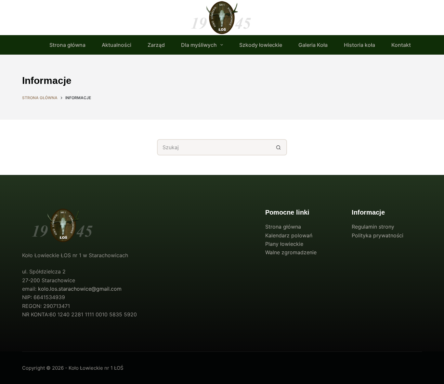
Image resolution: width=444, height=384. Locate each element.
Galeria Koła (313, 45)
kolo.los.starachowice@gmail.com (80, 288)
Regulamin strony (373, 226)
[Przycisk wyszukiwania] (279, 147)
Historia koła (359, 45)
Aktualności (116, 45)
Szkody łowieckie (260, 45)
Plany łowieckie (284, 244)
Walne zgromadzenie (291, 252)
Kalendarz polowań (288, 235)
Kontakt (401, 45)
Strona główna (67, 45)
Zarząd (156, 45)
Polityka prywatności (377, 235)
